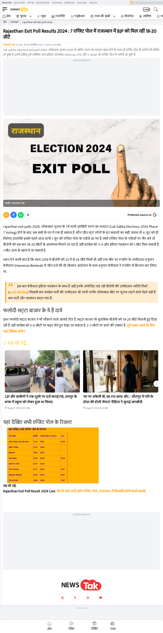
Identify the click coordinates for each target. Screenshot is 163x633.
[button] (42, 371)
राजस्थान (14, 22)
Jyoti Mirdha (18, 292)
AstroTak (82, 2)
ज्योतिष (147, 16)
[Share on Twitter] (28, 215)
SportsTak (19, 2)
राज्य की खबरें (102, 16)
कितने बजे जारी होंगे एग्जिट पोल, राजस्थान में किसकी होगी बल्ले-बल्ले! (101, 491)
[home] (81, 584)
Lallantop (69, 2)
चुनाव (23, 16)
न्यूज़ (43, 16)
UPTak (30, 2)
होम (8, 16)
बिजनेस (129, 16)
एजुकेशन (79, 16)
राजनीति (60, 16)
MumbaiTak (42, 2)
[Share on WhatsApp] (20, 215)
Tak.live (93, 2)
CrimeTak (57, 2)
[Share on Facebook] (13, 215)
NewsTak (7, 2)
